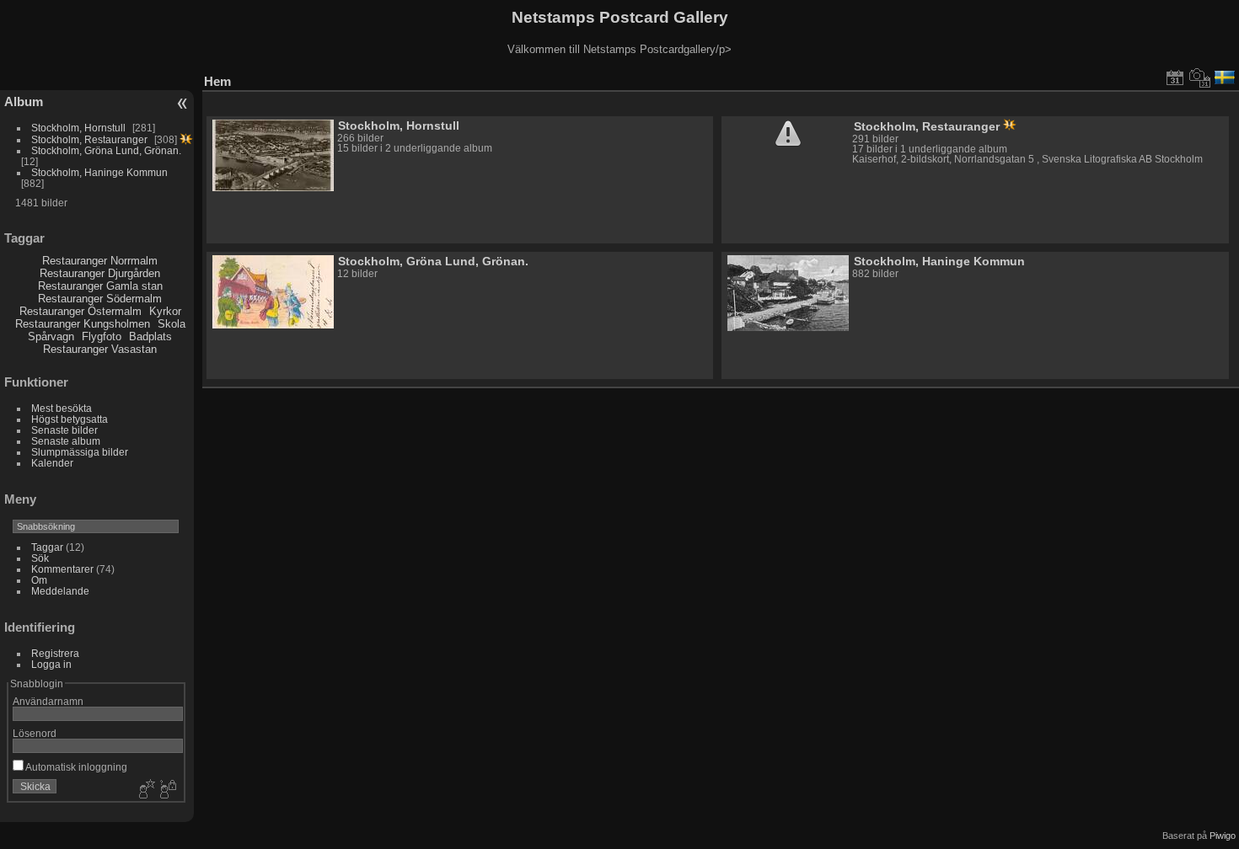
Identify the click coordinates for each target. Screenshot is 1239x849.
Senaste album (65, 440)
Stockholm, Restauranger (89, 139)
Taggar (47, 547)
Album (23, 101)
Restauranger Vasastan (100, 349)
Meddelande (60, 590)
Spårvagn (51, 336)
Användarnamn (48, 701)
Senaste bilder (64, 429)
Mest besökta (61, 408)
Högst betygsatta (69, 419)
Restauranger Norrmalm (100, 260)
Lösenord (34, 733)
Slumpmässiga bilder (79, 451)
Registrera (55, 653)
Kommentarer (62, 568)
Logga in (51, 664)
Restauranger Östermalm (80, 311)
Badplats (150, 336)
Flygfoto (101, 336)
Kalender (52, 462)
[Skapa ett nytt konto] (145, 790)
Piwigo (1223, 835)
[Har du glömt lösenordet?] (167, 790)
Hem (217, 81)
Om (39, 579)
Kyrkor (165, 311)
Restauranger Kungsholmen (82, 324)
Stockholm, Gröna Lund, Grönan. (106, 150)
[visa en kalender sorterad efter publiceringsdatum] (1175, 77)
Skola (171, 324)
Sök (40, 558)
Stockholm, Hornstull (78, 127)
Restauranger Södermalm (100, 298)
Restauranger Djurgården (100, 273)
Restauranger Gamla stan (100, 286)
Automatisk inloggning (75, 766)
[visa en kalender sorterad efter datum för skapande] (1200, 77)
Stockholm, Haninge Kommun (99, 172)
